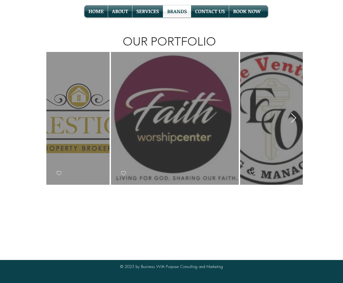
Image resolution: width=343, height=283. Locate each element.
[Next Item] (293, 118)
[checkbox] (58, 173)
